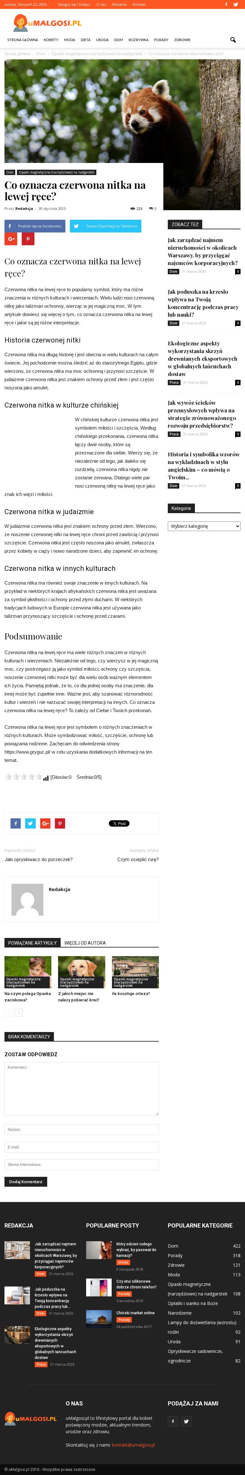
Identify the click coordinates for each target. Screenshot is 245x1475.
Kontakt (139, 4)
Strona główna (22, 40)
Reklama (119, 4)
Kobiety (51, 40)
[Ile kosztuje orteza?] (135, 972)
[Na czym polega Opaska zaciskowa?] (27, 972)
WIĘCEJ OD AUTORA (85, 943)
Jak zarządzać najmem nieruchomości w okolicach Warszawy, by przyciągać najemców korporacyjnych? (56, 1255)
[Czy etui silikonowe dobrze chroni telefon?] (99, 1287)
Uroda (102, 40)
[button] (233, 40)
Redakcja (24, 208)
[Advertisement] (165, 23)
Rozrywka (138, 40)
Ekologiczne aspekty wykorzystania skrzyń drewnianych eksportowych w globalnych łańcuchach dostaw (202, 358)
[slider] (23, 776)
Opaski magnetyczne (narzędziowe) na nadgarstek (56, 172)
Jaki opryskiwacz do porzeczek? (38, 859)
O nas (101, 4)
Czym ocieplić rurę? (138, 859)
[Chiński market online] (99, 1319)
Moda (69, 40)
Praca (174, 382)
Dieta (85, 40)
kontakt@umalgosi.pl (133, 1445)
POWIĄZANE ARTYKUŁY (32, 943)
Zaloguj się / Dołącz (74, 4)
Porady (161, 40)
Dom (118, 40)
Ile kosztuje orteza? (131, 993)
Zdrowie (182, 40)
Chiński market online (135, 1313)
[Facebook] (226, 4)
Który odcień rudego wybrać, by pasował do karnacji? (136, 1250)
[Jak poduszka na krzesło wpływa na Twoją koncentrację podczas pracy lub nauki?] (17, 1295)
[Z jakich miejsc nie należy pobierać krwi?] (81, 972)
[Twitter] (236, 4)
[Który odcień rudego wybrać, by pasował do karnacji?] (99, 1250)
